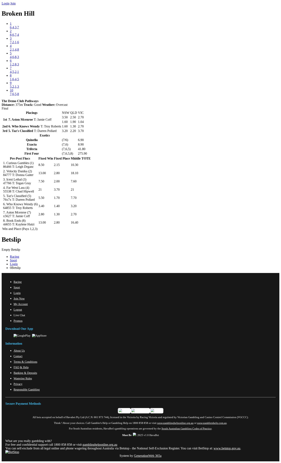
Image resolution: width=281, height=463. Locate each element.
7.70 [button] (74, 197)
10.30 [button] (74, 165)
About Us (19, 350)
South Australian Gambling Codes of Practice (186, 428)
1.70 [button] (57, 197)
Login (5, 3)
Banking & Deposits (25, 372)
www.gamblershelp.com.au (212, 423)
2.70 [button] (74, 214)
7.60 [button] (74, 181)
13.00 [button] (42, 173)
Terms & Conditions (25, 361)
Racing (14, 256)
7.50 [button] (41, 181)
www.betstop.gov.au (227, 448)
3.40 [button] (41, 206)
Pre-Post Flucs (20, 158)
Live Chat (19, 315)
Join (13, 3)
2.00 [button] (57, 181)
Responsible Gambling (27, 389)
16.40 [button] (74, 222)
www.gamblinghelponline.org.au (175, 423)
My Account (21, 304)
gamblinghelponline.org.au (99, 444)
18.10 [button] (74, 173)
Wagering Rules (23, 378)
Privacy (18, 384)
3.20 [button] (74, 206)
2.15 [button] (57, 165)
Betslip (11, 239)
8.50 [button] (41, 165)
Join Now (19, 298)
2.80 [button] (57, 173)
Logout (18, 309)
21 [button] (40, 189)
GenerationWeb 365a (147, 455)
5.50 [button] (41, 197)
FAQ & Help (21, 367)
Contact (18, 356)
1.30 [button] (57, 214)
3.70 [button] (57, 189)
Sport (13, 260)
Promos (18, 320)
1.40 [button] (57, 206)
